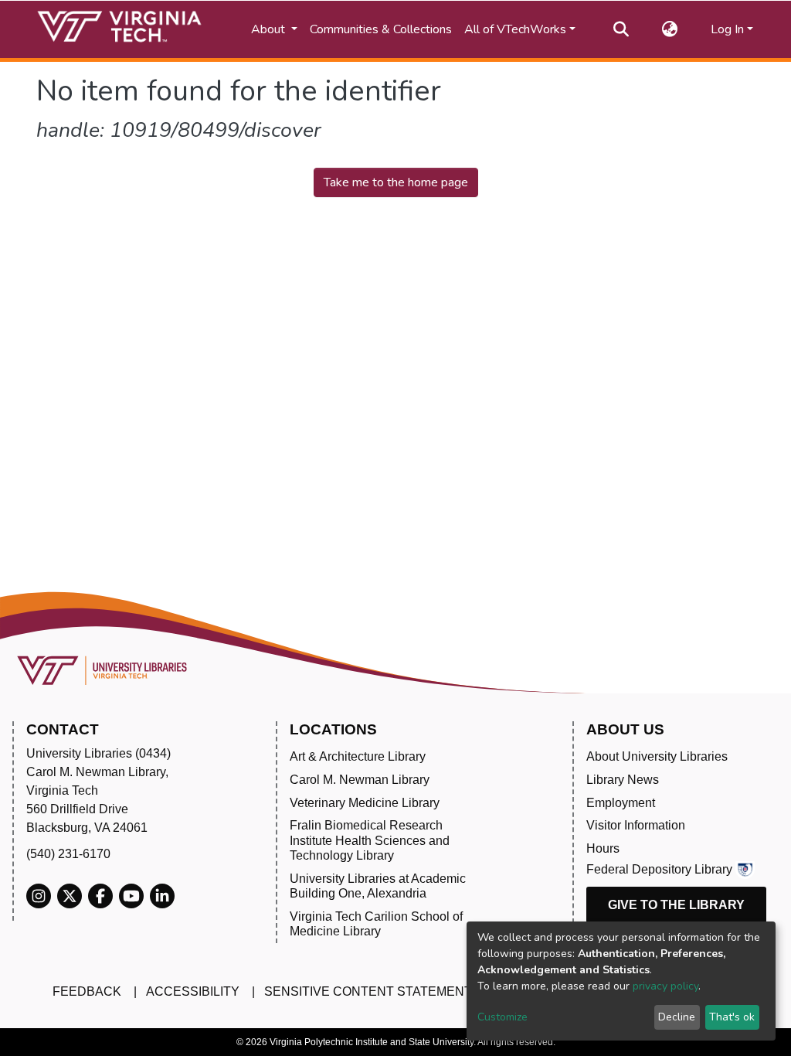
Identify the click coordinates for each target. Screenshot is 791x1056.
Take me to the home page (396, 182)
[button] (670, 29)
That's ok (732, 1017)
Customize (502, 1017)
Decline (676, 1017)
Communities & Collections (381, 29)
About (269, 29)
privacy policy (665, 986)
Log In (727, 29)
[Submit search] (621, 29)
